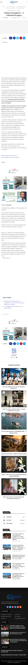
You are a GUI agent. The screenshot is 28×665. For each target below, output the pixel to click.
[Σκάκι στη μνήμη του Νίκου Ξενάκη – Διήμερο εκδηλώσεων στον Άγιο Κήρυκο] (14, 398)
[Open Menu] (1, 2)
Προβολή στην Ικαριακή (6, 614)
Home (3, 6)
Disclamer (3, 618)
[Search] (26, 2)
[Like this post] (11, 38)
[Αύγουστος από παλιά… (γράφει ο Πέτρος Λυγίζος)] (14, 443)
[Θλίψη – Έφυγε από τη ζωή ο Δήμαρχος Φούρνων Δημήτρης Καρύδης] (14, 464)
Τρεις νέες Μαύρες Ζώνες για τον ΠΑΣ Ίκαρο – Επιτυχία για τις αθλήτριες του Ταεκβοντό (18, 566)
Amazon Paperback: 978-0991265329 (10, 157)
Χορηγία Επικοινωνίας (6, 616)
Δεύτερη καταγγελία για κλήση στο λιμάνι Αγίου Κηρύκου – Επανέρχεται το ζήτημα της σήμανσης (18, 547)
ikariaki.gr (6, 17)
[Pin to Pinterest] (20, 38)
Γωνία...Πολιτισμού (11, 6)
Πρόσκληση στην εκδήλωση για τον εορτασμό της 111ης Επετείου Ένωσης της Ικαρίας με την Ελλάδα (14, 302)
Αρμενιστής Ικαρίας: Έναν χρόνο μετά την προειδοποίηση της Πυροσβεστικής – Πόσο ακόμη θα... (18, 641)
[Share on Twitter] (17, 38)
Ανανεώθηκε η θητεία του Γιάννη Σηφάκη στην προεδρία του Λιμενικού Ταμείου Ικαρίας (18, 575)
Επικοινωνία (17, 614)
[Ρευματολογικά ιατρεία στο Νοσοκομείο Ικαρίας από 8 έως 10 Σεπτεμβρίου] (7, 557)
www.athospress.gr (14, 146)
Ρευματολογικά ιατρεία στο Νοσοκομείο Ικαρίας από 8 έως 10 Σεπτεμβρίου (18, 557)
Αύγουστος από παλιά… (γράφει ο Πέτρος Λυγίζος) (14, 453)
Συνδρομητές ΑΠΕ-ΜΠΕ (20, 618)
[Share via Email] (24, 38)
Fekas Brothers (10, 662)
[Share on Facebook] (14, 38)
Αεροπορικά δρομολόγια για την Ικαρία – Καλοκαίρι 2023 (13, 654)
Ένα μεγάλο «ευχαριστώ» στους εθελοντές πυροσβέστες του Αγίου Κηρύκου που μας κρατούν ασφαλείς (18, 536)
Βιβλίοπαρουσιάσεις (22, 6)
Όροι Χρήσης (17, 616)
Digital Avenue (18, 662)
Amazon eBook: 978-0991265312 (9, 155)
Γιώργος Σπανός (5, 314)
